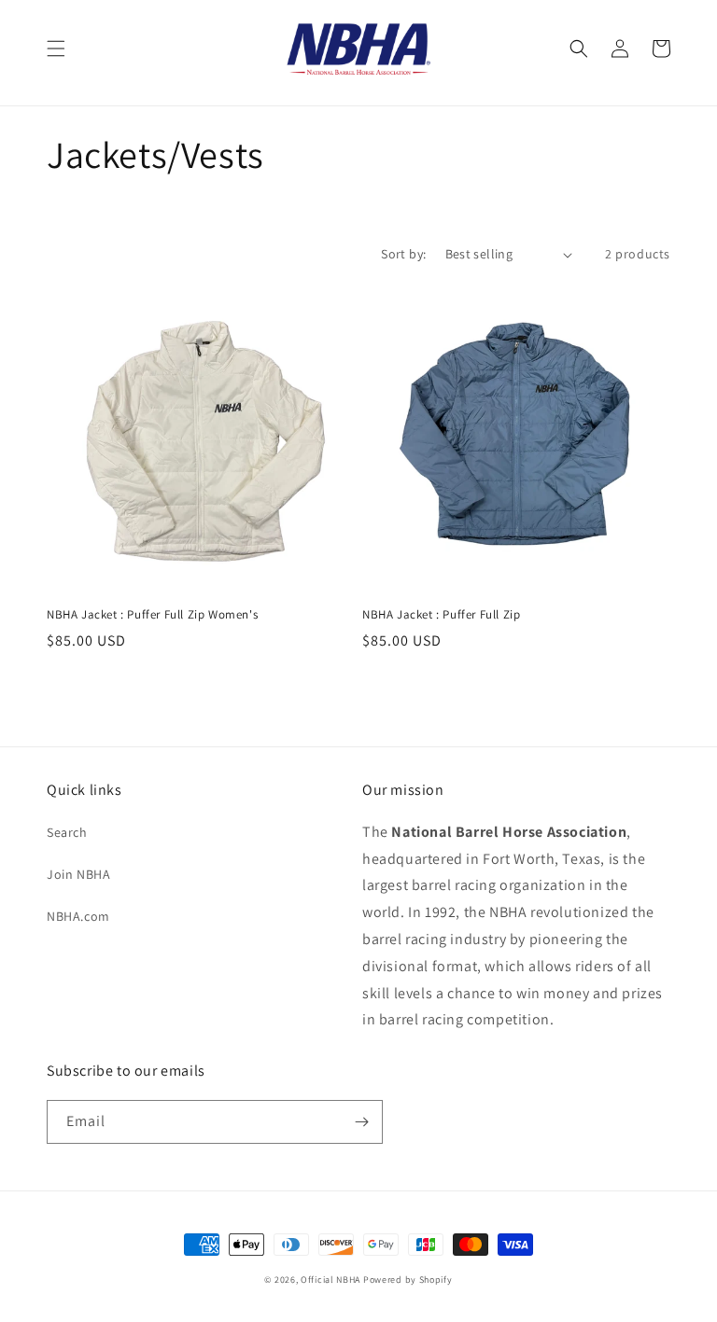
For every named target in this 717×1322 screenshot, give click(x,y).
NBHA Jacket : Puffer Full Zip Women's (152, 614)
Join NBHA (78, 874)
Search (67, 832)
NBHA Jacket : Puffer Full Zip (441, 614)
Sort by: (403, 253)
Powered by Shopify (408, 1279)
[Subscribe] (361, 1122)
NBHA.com (78, 916)
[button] (56, 48)
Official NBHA (330, 1279)
